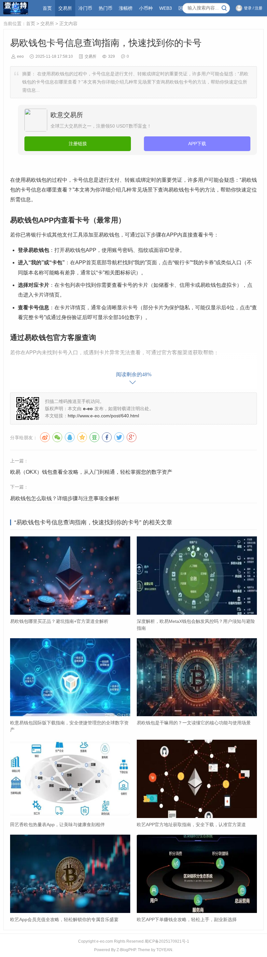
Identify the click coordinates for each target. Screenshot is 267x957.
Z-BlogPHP (126, 950)
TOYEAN (164, 950)
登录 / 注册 (253, 8)
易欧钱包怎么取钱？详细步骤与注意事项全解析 (64, 498)
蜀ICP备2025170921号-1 (167, 941)
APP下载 (197, 143)
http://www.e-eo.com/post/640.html (103, 415)
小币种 (146, 8)
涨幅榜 (126, 8)
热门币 (105, 8)
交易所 (65, 8)
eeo (20, 56)
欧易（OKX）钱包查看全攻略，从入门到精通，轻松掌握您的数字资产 (91, 472)
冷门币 (85, 8)
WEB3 (165, 8)
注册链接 (78, 143)
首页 (47, 8)
